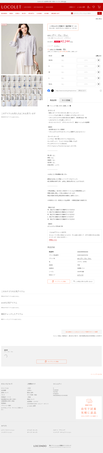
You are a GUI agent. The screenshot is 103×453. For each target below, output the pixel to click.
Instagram (56, 393)
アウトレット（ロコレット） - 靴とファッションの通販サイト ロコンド (11, 7)
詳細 (65, 1)
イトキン (57, 46)
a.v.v (58, 35)
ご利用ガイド (72, 7)
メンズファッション (6, 432)
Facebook (55, 390)
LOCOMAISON (38, 7)
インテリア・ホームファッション (62, 432)
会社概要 (3, 390)
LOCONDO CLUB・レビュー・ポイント (38, 403)
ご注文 (29, 388)
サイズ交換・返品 (32, 395)
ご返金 (29, 397)
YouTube (55, 391)
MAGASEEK (49, 7)
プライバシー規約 (6, 405)
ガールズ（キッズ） (32, 430)
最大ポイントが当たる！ (82, 332)
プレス (3, 395)
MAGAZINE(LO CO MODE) (60, 395)
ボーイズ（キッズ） (32, 432)
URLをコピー (82, 90)
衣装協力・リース (6, 397)
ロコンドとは (4, 388)
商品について (30, 399)
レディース (80, 275)
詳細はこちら (53, 239)
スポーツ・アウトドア (59, 430)
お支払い (29, 390)
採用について (4, 392)
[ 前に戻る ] (99, 18)
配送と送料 (30, 392)
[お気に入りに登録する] (98, 60)
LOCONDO (27, 7)
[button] (40, 49)
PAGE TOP (96, 374)
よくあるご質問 (81, 7)
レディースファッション (7, 430)
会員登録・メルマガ (32, 401)
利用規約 (3, 403)
